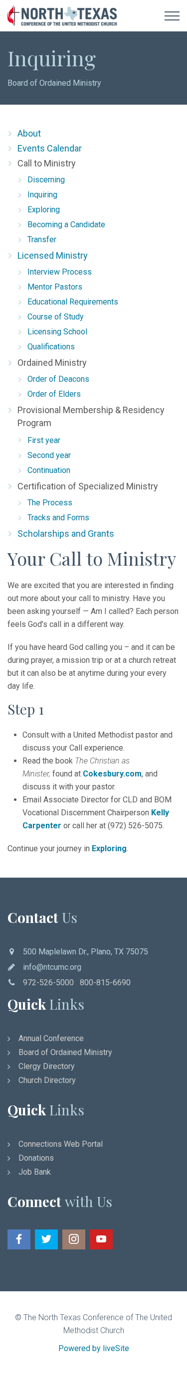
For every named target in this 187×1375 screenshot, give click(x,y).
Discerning (46, 179)
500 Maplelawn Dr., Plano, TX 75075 (85, 951)
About (29, 133)
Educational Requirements (72, 301)
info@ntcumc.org (52, 967)
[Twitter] (46, 1239)
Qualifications (51, 346)
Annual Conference (51, 1038)
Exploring (43, 209)
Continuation (48, 470)
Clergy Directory (46, 1066)
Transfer (41, 239)
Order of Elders (54, 394)
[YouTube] (101, 1239)
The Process (49, 502)
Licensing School (57, 331)
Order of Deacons (58, 379)
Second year (49, 455)
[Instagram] (73, 1239)
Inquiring (42, 194)
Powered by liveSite (93, 1348)
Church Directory (47, 1080)
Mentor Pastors (54, 287)
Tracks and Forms (58, 517)
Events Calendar (49, 148)
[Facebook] (18, 1239)
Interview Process (59, 272)
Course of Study (55, 316)
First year (43, 440)
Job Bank (34, 1172)
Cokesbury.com (112, 773)
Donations (36, 1158)
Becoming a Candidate (66, 224)
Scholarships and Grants (65, 533)
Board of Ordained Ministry (54, 83)
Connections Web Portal (60, 1144)
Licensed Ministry (52, 255)
